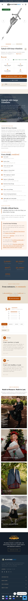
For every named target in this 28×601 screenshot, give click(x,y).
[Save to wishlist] (25, 50)
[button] (10, 45)
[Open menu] (2, 5)
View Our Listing (14, 549)
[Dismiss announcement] (27, 1)
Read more (3, 119)
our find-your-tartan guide (18, 241)
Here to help (5, 587)
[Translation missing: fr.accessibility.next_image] (24, 21)
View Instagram (15, 299)
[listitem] (3, 39)
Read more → (19, 54)
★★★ (22, 325)
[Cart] (25, 5)
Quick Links (4, 580)
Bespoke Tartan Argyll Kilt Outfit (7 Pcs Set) (12, 248)
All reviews (4, 325)
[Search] (22, 5)
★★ (3, 327)
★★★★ (16, 325)
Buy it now (15, 81)
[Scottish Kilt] (14, 5)
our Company (5, 584)
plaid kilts (12, 236)
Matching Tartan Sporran (19, 232)
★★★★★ (11, 325)
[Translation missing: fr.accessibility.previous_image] (3, 21)
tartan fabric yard (7, 238)
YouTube (15, 242)
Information (5, 577)
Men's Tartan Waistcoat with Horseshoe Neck (12, 246)
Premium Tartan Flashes (10, 234)
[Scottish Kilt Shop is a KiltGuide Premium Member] (14, 537)
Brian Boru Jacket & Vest (18, 245)
